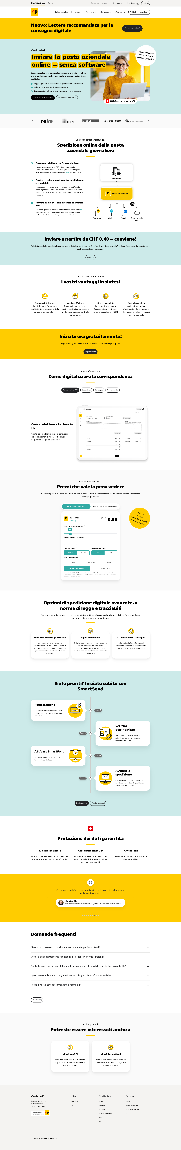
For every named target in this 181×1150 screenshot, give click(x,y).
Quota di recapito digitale (74, 526)
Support (74, 1105)
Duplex (83, 553)
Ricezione (102, 1109)
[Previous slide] (33, 121)
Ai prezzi (90, 257)
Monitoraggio (112, 390)
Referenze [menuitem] (95, 3)
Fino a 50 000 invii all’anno (76, 506)
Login (133, 3)
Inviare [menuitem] (77, 12)
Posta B (108, 562)
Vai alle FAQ (37, 1000)
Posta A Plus (90, 562)
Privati (51, 3)
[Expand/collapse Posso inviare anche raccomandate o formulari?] (148, 985)
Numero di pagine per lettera (74, 537)
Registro (145, 3)
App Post (74, 1101)
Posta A (72, 562)
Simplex (70, 553)
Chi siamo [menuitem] (116, 3)
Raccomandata (104, 568)
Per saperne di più (132, 28)
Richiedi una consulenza (67, 97)
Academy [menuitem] (105, 3)
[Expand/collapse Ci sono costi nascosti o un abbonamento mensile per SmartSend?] (148, 948)
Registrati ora (90, 352)
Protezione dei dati (132, 1109)
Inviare (101, 1101)
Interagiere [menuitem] (104, 12)
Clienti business (38, 3)
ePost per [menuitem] (119, 12)
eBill (81, 210)
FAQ (100, 1121)
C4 (111, 553)
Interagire (102, 1105)
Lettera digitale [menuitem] (61, 12)
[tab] (82, 915)
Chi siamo (130, 1096)
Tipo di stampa (70, 548)
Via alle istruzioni (98, 803)
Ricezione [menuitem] (90, 12)
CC (126, 1113)
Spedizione (86, 390)
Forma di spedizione (71, 557)
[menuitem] (139, 12)
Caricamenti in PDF (70, 390)
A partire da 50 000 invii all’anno (105, 506)
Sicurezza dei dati (132, 1105)
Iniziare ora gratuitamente (43, 97)
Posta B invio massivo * (77, 568)
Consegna (99, 390)
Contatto (129, 1101)
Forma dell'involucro (98, 548)
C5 (98, 553)
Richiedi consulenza (105, 1113)
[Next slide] (148, 121)
